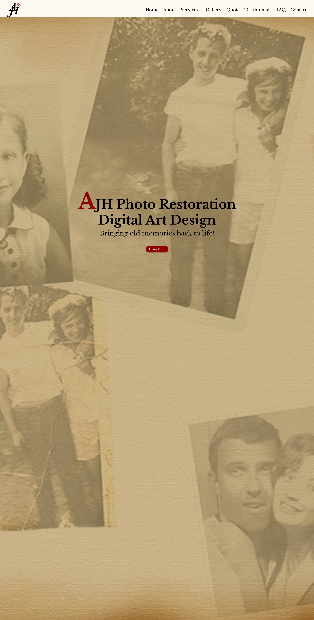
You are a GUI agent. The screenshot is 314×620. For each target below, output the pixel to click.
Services (190, 10)
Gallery (214, 10)
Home (152, 10)
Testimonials (257, 10)
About (169, 10)
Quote (233, 10)
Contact (298, 10)
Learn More (157, 249)
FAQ (281, 10)
